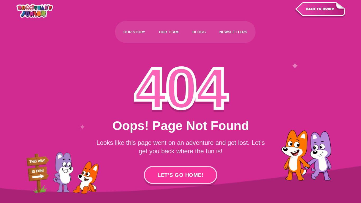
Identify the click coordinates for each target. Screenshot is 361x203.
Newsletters (233, 32)
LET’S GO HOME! (180, 175)
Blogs (199, 32)
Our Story (134, 32)
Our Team (169, 32)
